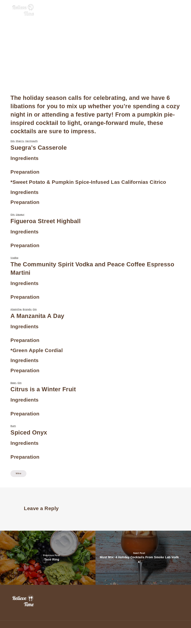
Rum (13, 426)
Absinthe (15, 309)
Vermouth (31, 141)
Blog (178, 10)
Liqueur (20, 214)
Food (133, 10)
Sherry (20, 141)
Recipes (167, 10)
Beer (13, 383)
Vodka (14, 258)
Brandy (27, 309)
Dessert (144, 10)
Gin (12, 141)
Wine (156, 10)
